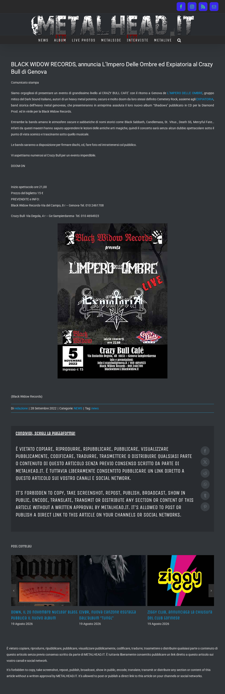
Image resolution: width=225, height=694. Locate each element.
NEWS (78, 408)
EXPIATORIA (204, 99)
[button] (179, 39)
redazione (21, 408)
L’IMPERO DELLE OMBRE (185, 93)
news (95, 408)
